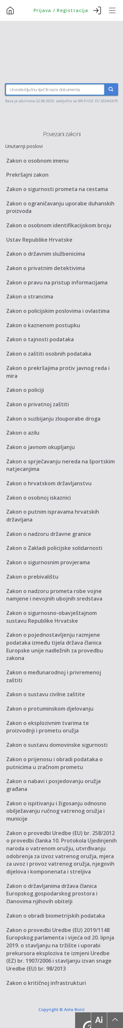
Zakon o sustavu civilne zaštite (45, 694)
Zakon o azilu (22, 432)
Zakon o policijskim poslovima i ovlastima (58, 310)
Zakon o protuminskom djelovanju (49, 708)
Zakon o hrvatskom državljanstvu (49, 483)
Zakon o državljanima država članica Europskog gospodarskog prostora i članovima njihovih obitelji (51, 893)
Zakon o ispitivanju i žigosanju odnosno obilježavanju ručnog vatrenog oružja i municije (56, 811)
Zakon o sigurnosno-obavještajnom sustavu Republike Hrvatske (51, 616)
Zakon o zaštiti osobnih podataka (48, 353)
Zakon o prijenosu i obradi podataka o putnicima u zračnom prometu (54, 763)
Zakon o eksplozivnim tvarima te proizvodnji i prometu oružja (47, 726)
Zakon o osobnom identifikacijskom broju (58, 225)
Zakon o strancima (29, 296)
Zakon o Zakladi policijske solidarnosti (54, 548)
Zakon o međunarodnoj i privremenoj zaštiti (53, 676)
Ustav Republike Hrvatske (39, 239)
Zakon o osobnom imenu (37, 160)
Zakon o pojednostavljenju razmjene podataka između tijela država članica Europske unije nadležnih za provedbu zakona (54, 646)
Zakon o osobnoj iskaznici (38, 497)
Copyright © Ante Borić (61, 1009)
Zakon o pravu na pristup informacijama (57, 282)
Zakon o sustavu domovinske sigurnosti (57, 744)
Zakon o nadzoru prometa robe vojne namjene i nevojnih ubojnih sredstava (54, 594)
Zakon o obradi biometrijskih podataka (55, 915)
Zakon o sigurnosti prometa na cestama (57, 189)
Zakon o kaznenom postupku (43, 325)
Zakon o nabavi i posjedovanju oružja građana (53, 785)
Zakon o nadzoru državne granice (48, 534)
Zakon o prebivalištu (32, 576)
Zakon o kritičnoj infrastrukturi (46, 983)
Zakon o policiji (25, 390)
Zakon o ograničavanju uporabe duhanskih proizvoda (60, 207)
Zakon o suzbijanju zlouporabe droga (53, 418)
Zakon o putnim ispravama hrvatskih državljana (52, 515)
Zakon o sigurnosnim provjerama (48, 562)
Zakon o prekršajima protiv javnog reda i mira (58, 371)
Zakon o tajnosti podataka (40, 339)
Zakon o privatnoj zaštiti (37, 404)
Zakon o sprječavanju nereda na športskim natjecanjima (60, 465)
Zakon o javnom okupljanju (40, 447)
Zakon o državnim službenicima (45, 253)
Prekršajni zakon (27, 174)
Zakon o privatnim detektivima (45, 268)
